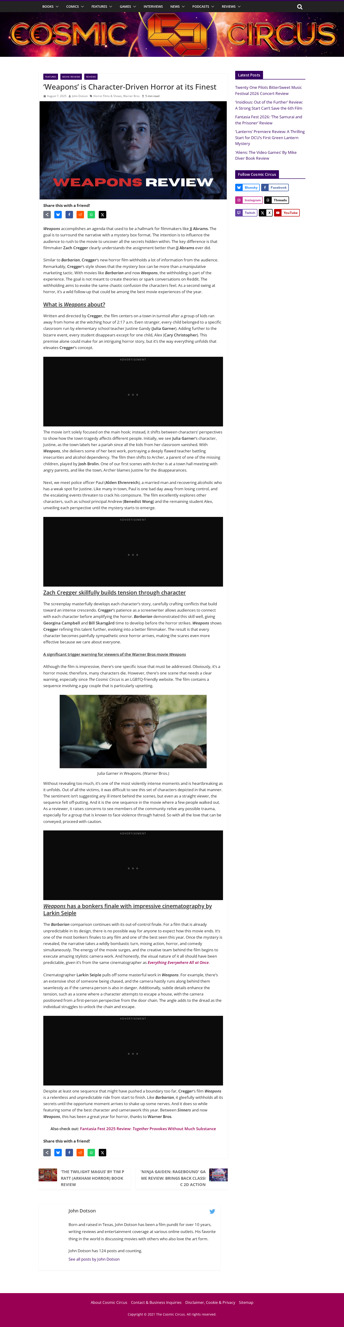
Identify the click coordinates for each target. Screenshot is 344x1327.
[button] (56, 6)
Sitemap (246, 1302)
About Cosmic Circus (109, 1302)
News (175, 6)
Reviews (229, 6)
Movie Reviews (71, 76)
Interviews (153, 6)
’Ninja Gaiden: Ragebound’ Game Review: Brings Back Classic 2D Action (173, 1178)
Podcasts (200, 6)
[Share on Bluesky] (58, 214)
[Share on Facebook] (69, 214)
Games (125, 6)
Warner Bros (131, 96)
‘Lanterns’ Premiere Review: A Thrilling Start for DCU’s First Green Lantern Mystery (270, 137)
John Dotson (80, 96)
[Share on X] (102, 214)
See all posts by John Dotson (94, 1259)
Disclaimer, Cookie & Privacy (210, 1302)
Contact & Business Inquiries (156, 1302)
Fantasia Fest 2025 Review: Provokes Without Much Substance (148, 1128)
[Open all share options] (47, 214)
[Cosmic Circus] (172, 15)
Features (99, 6)
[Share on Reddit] (80, 214)
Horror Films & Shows (107, 96)
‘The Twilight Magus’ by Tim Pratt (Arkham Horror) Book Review (92, 1178)
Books (48, 6)
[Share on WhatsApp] (91, 214)
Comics (72, 6)
